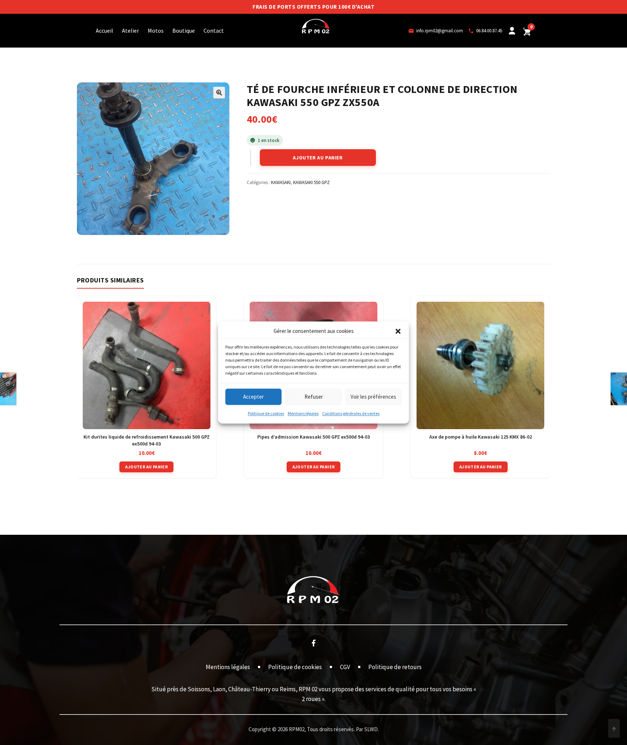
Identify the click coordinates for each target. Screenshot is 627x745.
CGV (345, 667)
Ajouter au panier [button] (146, 466)
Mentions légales (303, 413)
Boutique (183, 30)
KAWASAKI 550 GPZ (311, 182)
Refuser (313, 396)
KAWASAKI (281, 182)
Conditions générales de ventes (351, 413)
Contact (214, 30)
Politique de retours (395, 667)
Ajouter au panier (318, 157)
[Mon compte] (512, 31)
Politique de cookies (266, 413)
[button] (398, 331)
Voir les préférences (373, 396)
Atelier (130, 30)
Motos (156, 30)
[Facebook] (313, 642)
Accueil (104, 30)
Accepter (253, 396)
